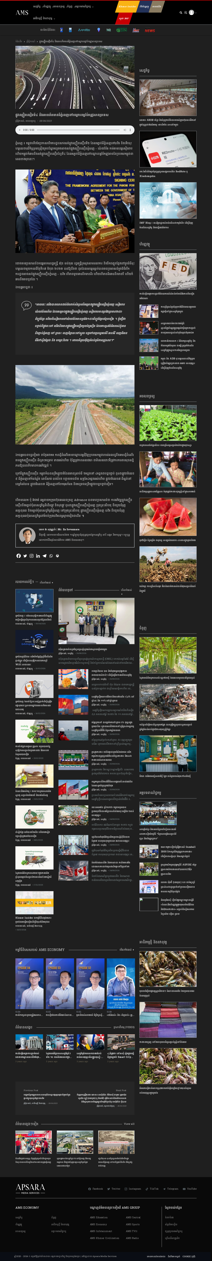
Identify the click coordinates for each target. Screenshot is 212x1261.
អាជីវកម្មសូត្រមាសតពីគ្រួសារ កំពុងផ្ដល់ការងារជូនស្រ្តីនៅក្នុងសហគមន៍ (167, 492)
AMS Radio (132, 1238)
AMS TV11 (131, 1231)
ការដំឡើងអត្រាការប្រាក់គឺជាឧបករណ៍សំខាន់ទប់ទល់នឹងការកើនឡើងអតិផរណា (166, 296)
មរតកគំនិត (157, 7)
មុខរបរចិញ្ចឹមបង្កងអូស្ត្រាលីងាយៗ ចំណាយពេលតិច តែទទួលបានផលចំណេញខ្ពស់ (166, 993)
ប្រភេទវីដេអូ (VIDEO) (124, 1027)
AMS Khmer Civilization (104, 1238)
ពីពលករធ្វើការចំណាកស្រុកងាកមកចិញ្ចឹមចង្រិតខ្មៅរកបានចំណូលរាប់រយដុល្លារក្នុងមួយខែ (165, 1090)
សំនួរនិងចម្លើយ (171, 1224)
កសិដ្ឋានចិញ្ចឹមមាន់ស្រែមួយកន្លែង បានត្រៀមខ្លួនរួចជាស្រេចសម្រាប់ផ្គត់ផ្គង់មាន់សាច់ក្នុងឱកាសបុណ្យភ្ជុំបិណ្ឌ (165, 727)
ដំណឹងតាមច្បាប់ (174, 1257)
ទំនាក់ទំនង (169, 1217)
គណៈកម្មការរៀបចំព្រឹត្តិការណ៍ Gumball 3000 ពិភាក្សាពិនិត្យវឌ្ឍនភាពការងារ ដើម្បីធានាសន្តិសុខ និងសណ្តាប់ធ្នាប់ (178, 851)
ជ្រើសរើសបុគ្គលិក (172, 1238)
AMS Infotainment (101, 1231)
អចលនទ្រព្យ (59, 6)
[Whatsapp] (51, 556)
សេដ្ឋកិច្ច (37, 6)
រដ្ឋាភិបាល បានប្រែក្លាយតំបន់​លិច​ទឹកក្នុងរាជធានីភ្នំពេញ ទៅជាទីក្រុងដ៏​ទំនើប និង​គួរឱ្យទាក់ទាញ (115, 1162)
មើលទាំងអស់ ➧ (46, 583)
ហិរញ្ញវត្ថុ (47, 6)
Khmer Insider (127, 7)
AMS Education (99, 1217)
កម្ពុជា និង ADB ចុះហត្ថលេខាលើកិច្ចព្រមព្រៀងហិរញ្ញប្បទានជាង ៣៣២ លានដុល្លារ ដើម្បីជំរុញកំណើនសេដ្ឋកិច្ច (178, 363)
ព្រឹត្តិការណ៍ (30, 41)
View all (129, 1124)
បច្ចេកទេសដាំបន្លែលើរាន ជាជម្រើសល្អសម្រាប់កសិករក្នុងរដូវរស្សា (165, 445)
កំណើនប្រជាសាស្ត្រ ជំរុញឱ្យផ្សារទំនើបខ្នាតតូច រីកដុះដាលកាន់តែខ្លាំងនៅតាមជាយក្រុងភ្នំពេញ (33, 1160)
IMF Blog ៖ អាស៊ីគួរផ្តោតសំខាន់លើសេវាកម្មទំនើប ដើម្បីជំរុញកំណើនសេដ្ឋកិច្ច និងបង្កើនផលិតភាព (166, 225)
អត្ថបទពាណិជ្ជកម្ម (83, 6)
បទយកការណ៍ (20, 624)
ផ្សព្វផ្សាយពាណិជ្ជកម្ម (174, 1231)
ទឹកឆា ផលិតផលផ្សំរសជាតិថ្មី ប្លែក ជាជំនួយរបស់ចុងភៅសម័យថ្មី (164, 776)
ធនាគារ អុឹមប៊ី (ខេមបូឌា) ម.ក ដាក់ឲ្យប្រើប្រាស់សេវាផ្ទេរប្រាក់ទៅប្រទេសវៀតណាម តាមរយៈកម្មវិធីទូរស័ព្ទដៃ (178, 887)
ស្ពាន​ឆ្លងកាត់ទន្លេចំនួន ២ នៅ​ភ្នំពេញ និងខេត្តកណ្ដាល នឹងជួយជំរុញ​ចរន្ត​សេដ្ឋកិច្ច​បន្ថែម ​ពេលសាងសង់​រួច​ (74, 1162)
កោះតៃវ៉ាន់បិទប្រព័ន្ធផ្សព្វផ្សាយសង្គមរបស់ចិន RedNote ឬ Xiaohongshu (163, 174)
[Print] (57, 556)
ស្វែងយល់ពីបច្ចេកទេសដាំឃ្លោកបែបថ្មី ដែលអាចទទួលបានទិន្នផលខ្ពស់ (167, 678)
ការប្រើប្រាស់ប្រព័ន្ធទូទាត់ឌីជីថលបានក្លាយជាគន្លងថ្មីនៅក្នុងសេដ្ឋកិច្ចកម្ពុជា (178, 309)
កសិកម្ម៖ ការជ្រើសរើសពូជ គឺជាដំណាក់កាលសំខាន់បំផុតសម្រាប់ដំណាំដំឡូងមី (167, 588)
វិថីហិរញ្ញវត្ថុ (144, 7)
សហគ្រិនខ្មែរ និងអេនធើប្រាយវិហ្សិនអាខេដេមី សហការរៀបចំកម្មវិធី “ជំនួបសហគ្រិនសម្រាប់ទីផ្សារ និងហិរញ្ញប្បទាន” (157, 834)
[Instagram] (31, 556)
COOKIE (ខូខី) (189, 1257)
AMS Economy (98, 1224)
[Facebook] (19, 556)
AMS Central (133, 1217)
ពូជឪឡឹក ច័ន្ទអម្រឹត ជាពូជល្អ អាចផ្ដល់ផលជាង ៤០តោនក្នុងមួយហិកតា (167, 540)
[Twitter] (25, 556)
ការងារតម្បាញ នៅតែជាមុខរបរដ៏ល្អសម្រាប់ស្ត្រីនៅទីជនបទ (162, 1042)
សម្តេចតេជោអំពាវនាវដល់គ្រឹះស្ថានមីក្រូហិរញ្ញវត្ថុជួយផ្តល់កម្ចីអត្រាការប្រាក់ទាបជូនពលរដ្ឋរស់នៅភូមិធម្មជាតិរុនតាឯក (178, 328)
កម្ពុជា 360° (124, 19)
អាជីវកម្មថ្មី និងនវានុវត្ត (42, 18)
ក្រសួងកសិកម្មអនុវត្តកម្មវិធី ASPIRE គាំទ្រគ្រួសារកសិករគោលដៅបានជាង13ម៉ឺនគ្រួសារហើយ (178, 869)
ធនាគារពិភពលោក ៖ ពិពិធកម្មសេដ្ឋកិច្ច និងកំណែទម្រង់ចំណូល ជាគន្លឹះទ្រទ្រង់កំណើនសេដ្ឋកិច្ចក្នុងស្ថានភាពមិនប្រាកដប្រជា (178, 345)
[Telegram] (44, 556)
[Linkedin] (38, 556)
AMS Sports (133, 1224)
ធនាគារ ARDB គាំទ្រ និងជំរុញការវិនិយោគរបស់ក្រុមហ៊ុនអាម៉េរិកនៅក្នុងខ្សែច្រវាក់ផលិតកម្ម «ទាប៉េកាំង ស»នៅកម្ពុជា (167, 122)
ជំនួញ (70, 6)
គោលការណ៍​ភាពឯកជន (156, 1257)
